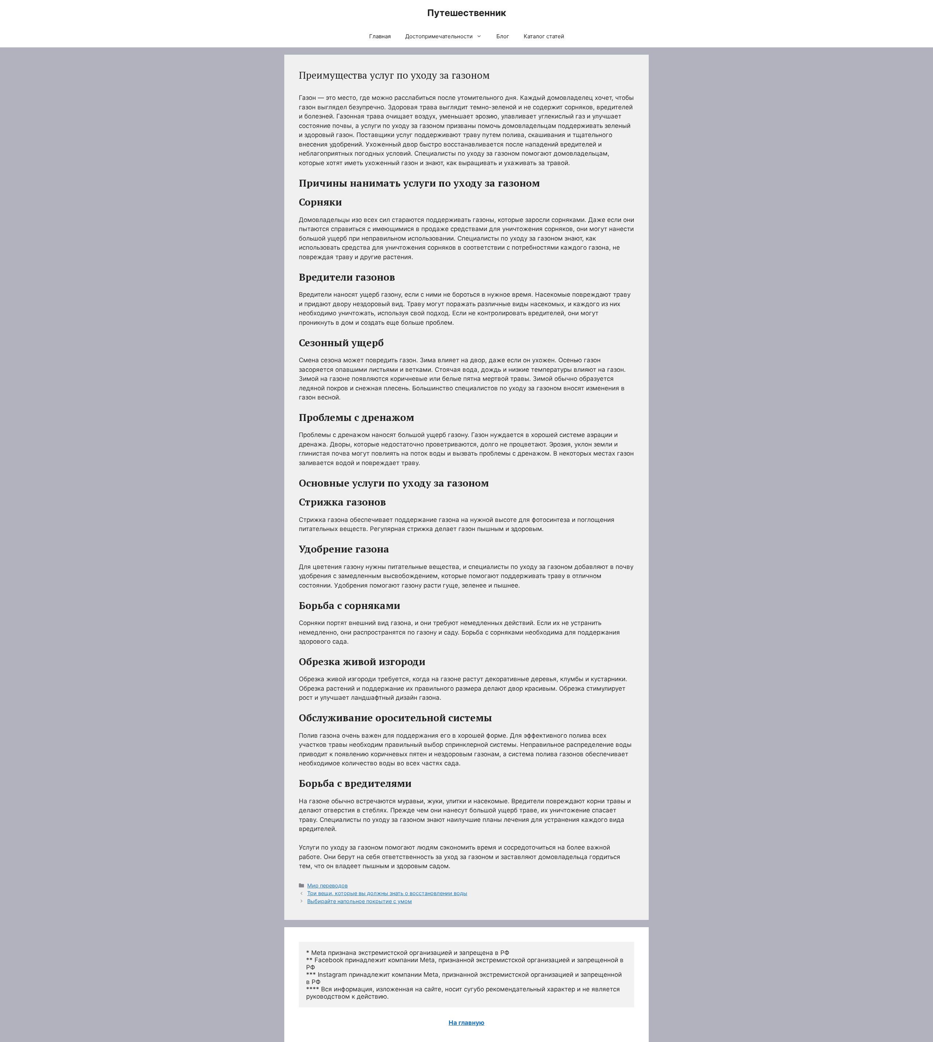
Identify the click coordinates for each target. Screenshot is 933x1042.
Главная (380, 36)
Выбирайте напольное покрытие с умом (359, 901)
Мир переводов (327, 885)
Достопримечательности (439, 36)
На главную (466, 1022)
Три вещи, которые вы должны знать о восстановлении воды (387, 893)
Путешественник (466, 12)
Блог (502, 36)
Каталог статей (544, 36)
